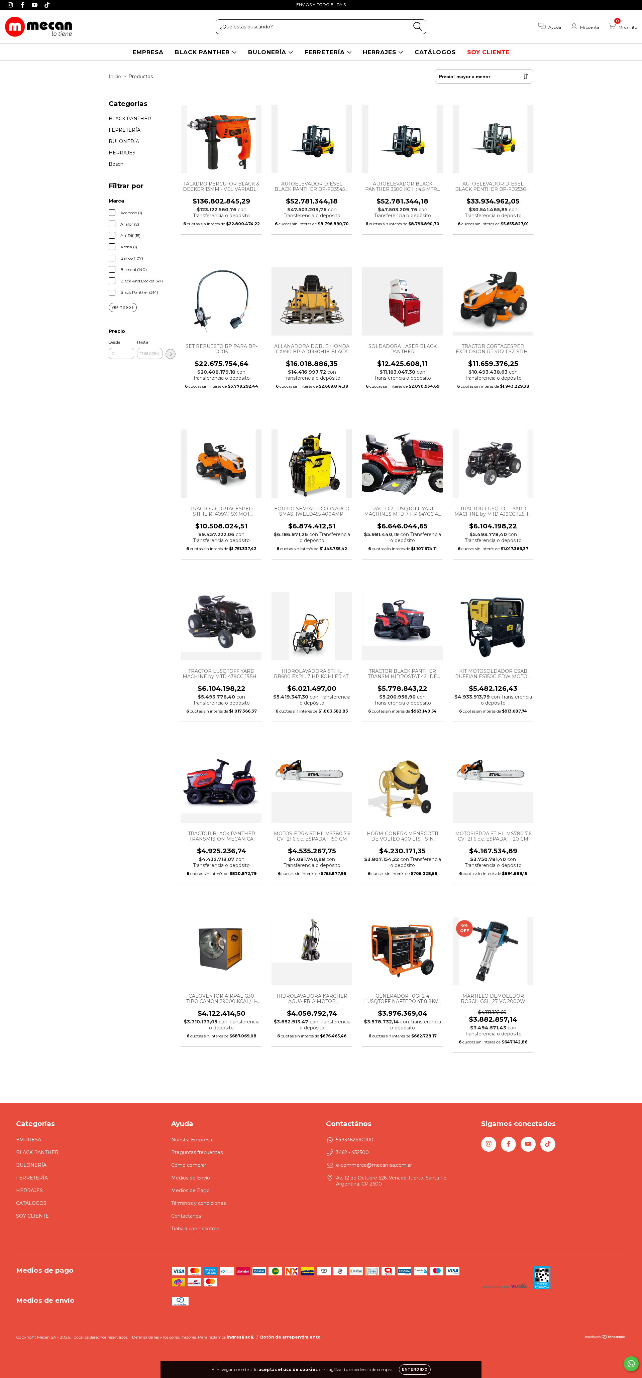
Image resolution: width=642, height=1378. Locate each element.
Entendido (415, 1369)
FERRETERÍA (326, 52)
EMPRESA (148, 52)
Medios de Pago (190, 1190)
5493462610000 (354, 1140)
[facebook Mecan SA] (23, 5)
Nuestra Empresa (191, 1140)
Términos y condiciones (198, 1203)
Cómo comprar (188, 1165)
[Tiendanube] (605, 1337)
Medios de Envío (190, 1178)
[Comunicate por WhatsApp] (631, 1363)
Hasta (142, 342)
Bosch (116, 164)
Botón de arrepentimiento (290, 1337)
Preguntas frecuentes (197, 1152)
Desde (114, 342)
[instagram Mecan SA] (11, 5)
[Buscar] (418, 26)
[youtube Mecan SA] (35, 5)
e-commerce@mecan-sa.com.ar (374, 1165)
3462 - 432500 (352, 1152)
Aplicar (171, 354)
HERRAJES (380, 52)
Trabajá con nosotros (195, 1229)
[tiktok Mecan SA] (47, 5)
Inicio (115, 77)
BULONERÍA (268, 52)
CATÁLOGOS (435, 52)
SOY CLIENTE (488, 52)
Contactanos (186, 1216)
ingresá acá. (240, 1337)
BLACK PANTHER (203, 52)
